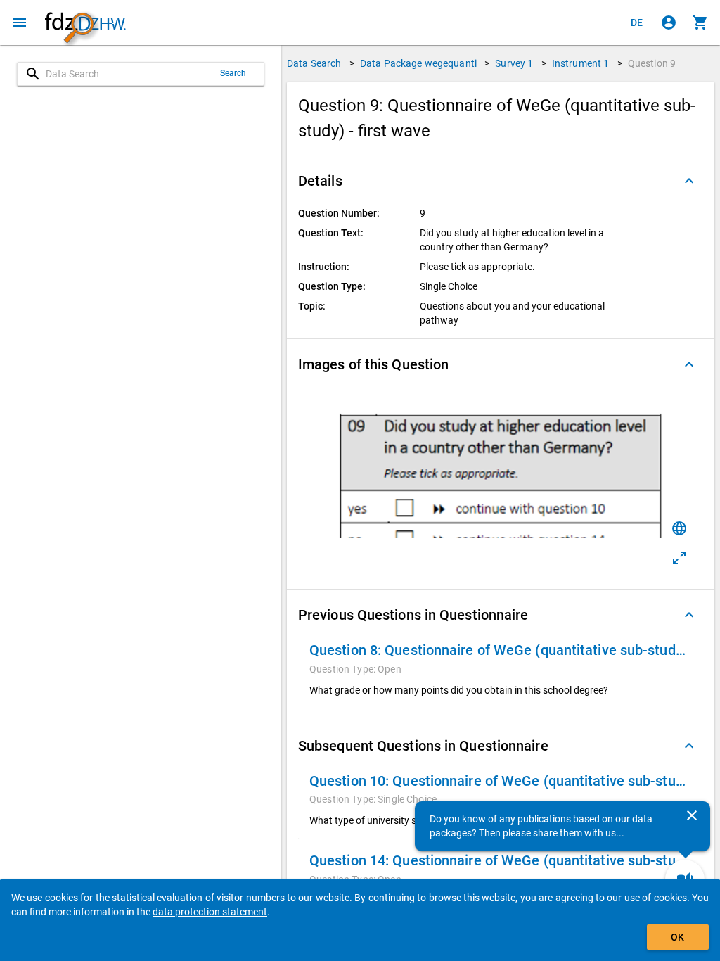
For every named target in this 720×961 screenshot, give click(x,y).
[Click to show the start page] (85, 23)
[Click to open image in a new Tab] (679, 558)
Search (233, 73)
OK (677, 937)
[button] (500, 181)
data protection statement (210, 911)
